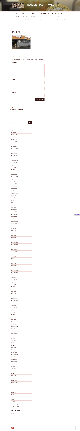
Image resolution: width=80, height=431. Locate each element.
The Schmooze (14, 413)
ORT (65, 19)
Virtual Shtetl (33, 16)
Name (13, 79)
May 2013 (13, 377)
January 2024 (14, 151)
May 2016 (13, 342)
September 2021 (14, 193)
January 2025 (14, 141)
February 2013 (14, 380)
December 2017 (14, 298)
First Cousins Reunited (39, 19)
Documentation (14, 390)
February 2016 (14, 349)
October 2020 (14, 218)
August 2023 (14, 162)
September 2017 (14, 305)
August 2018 (14, 279)
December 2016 (14, 326)
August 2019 (14, 251)
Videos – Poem (61, 16)
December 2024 (14, 144)
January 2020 (14, 239)
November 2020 (14, 216)
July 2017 (13, 310)
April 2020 (13, 232)
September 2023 (14, 160)
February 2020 (14, 237)
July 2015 (13, 366)
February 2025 (14, 139)
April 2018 (13, 289)
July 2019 (13, 253)
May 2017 (13, 314)
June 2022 (13, 181)
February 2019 (14, 265)
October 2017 (14, 303)
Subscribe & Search (16, 22)
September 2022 (14, 176)
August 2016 (14, 335)
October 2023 (14, 158)
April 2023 (13, 172)
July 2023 (13, 165)
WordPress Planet (15, 406)
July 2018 (13, 282)
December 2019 (14, 242)
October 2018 (14, 275)
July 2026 (13, 130)
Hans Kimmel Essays (50, 19)
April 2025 (13, 137)
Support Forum (14, 399)
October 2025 (14, 132)
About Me (59, 19)
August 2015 (14, 363)
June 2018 (13, 284)
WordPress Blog (14, 404)
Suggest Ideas (14, 397)
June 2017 (13, 312)
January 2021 (14, 211)
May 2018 (13, 286)
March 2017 (13, 319)
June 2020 (13, 228)
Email (13, 86)
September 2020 (14, 221)
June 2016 (13, 340)
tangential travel (40, 5)
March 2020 (13, 235)
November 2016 (14, 328)
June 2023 (13, 167)
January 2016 (14, 352)
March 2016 (13, 347)
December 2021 (14, 186)
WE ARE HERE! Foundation (44, 13)
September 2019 (14, 249)
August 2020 (14, 223)
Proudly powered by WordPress (41, 427)
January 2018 (14, 296)
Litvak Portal (13, 392)
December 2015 (14, 354)
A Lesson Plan (53, 16)
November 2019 (14, 244)
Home (13, 13)
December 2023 (14, 153)
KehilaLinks (23, 13)
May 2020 (13, 230)
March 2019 (13, 263)
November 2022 (14, 174)
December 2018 (14, 270)
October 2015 (14, 359)
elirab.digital (19, 19)
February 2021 (14, 209)
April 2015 (13, 373)
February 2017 (14, 321)
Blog (17, 13)
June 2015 (13, 368)
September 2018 (14, 277)
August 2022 (14, 179)
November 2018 (14, 272)
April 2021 (13, 204)
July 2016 (13, 338)
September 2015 (14, 361)
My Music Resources (43, 16)
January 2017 (14, 324)
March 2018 (13, 291)
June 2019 (13, 256)
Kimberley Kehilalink (32, 13)
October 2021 (14, 190)
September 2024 (14, 148)
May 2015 (13, 370)
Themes (13, 401)
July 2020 (13, 225)
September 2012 (14, 382)
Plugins (12, 394)
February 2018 (14, 293)
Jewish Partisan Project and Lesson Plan (20, 16)
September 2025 (14, 134)
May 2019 (13, 258)
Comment (14, 62)
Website (14, 92)
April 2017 (13, 317)
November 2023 (14, 155)
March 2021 (13, 207)
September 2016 (14, 333)
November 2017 (14, 300)
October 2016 (14, 331)
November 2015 (14, 356)
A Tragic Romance (28, 19)
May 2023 (13, 169)
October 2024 (14, 146)
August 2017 (13, 307)
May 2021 (13, 202)
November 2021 (14, 188)
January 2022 (14, 183)
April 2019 (13, 260)
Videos (13, 19)
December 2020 (14, 214)
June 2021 (13, 200)
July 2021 (13, 197)
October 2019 (14, 246)
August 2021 (13, 195)
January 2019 (14, 268)
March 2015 (13, 375)
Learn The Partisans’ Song (57, 13)
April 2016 (13, 345)
